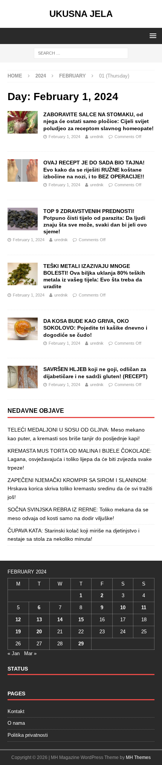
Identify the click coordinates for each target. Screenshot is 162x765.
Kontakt (16, 711)
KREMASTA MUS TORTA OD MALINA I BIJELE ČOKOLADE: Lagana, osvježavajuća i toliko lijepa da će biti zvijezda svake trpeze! (80, 459)
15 (81, 619)
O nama (16, 723)
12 (18, 619)
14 (60, 619)
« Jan (14, 653)
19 (18, 631)
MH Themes (138, 757)
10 (122, 607)
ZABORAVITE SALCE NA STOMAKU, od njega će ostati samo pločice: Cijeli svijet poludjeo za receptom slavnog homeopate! (98, 121)
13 (39, 619)
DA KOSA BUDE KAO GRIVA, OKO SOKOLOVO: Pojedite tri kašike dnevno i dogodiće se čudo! (95, 328)
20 (39, 631)
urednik (97, 136)
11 (143, 607)
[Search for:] (81, 53)
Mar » (30, 653)
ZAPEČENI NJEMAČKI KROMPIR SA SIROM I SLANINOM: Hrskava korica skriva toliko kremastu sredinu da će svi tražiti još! (80, 488)
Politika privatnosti (28, 735)
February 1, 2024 (64, 136)
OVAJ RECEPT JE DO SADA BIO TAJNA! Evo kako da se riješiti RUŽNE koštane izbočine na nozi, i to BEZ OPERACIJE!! (94, 169)
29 (81, 643)
